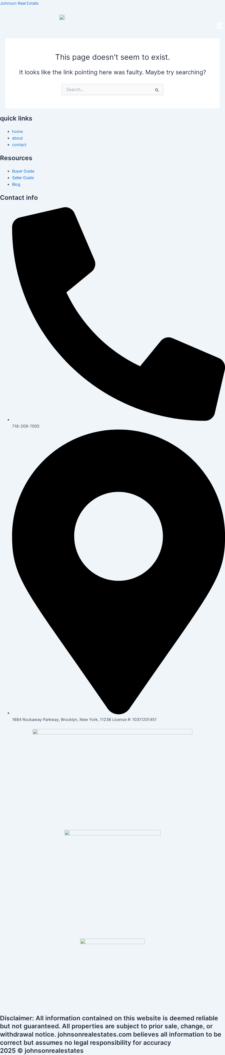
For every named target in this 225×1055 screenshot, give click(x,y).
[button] (219, 26)
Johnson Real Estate (19, 3)
